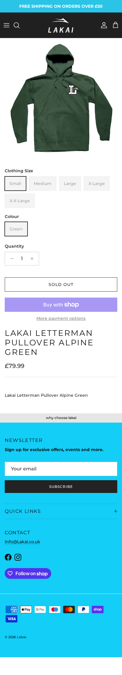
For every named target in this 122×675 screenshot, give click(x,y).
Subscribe (61, 486)
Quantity (14, 246)
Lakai (21, 637)
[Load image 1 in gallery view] (61, 99)
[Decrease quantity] (10, 258)
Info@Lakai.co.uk (22, 541)
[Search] (19, 25)
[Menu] (6, 25)
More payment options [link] (61, 318)
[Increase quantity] (33, 258)
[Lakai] (61, 25)
